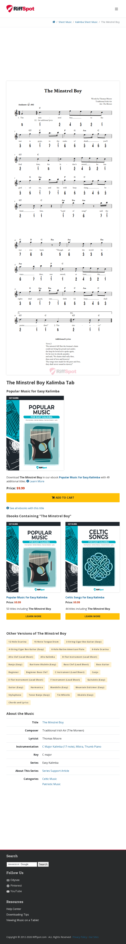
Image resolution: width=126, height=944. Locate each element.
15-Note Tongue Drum (46, 641)
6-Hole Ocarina (100, 649)
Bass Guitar (102, 664)
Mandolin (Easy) (59, 687)
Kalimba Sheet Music (86, 22)
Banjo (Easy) (15, 664)
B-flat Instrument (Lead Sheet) (79, 657)
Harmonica (37, 687)
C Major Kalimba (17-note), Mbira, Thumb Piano (71, 746)
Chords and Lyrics (19, 702)
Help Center (13, 909)
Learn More (36, 481)
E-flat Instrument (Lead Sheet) (26, 679)
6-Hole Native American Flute (67, 649)
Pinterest (16, 885)
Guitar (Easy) (16, 687)
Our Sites (94, 937)
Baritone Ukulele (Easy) (43, 664)
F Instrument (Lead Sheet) (65, 679)
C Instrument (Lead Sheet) (69, 672)
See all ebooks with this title (26, 508)
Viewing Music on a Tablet (22, 920)
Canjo (95, 672)
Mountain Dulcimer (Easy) (90, 687)
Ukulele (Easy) (85, 695)
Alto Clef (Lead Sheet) (21, 657)
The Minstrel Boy (53, 722)
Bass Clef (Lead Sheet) (76, 664)
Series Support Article (55, 771)
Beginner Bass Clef (36, 672)
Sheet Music (65, 22)
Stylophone (15, 695)
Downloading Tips (17, 914)
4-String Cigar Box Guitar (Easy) (26, 649)
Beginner (14, 672)
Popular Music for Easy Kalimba (79, 477)
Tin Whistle (63, 695)
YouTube (16, 891)
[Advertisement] (63, 55)
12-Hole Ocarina (18, 641)
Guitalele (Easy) (96, 679)
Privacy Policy (80, 937)
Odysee (15, 880)
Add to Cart (64, 497)
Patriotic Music (51, 784)
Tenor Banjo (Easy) (39, 695)
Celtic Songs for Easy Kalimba (84, 597)
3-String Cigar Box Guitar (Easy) (83, 641)
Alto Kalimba (48, 657)
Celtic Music (49, 779)
